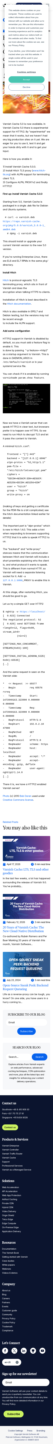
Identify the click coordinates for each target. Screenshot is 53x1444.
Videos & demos (10, 1273)
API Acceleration (10, 1191)
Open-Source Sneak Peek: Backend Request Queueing (25, 987)
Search (39, 1056)
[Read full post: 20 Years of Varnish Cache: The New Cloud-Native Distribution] (26, 906)
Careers (6, 1298)
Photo (6, 796)
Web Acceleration (10, 1187)
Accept (26, 79)
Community (7, 1314)
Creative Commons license (18, 799)
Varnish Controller (10, 1149)
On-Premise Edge (10, 1227)
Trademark (7, 1326)
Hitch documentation (19, 303)
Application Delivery (11, 1231)
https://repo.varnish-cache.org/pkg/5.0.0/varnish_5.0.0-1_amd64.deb (24, 225)
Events (5, 1306)
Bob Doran (25, 796)
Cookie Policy (8, 1322)
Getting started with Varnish (15, 1257)
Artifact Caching (9, 1199)
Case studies (8, 1261)
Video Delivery (9, 1211)
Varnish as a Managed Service (16, 1169)
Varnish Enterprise (10, 1145)
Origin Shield (8, 1215)
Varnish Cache (9, 1157)
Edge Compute (9, 1223)
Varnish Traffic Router (12, 1153)
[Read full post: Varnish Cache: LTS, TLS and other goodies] (26, 848)
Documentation (9, 1249)
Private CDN (8, 1203)
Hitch (6, 280)
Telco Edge (7, 1219)
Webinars (6, 1269)
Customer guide (9, 1310)
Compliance (7, 1330)
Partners (6, 1302)
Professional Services (12, 1165)
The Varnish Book (10, 1253)
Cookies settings (26, 72)
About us (6, 1290)
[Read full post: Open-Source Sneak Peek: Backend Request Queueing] (26, 964)
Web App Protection (11, 1195)
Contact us (10, 1127)
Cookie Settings (15, 1430)
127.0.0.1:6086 (13, 580)
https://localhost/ (32, 611)
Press (29, 1430)
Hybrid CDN (7, 1207)
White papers (8, 1265)
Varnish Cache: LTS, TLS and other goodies (26, 871)
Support (6, 1161)
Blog (4, 1294)
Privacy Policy (8, 1318)
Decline (26, 87)
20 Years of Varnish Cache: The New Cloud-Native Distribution (23, 929)
